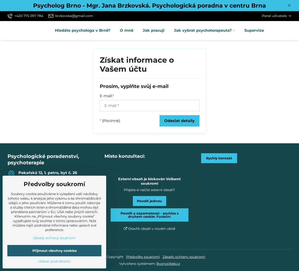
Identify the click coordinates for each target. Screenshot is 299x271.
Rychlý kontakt (219, 158)
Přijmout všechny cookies (54, 251)
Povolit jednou (149, 201)
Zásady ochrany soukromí (184, 257)
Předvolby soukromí (143, 257)
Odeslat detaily (179, 120)
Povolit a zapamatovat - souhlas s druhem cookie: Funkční (149, 215)
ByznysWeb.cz (168, 264)
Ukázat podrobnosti (54, 261)
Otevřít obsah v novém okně (151, 229)
